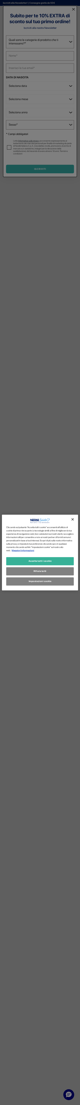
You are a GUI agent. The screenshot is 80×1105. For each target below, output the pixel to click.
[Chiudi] (72, 519)
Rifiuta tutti (40, 571)
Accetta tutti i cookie (40, 561)
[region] (40, 552)
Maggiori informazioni (23, 550)
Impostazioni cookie (40, 581)
